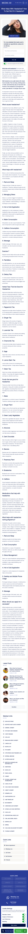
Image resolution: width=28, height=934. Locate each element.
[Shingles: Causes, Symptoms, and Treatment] (5, 693)
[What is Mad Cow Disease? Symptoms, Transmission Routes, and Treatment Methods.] (5, 670)
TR (15, 2)
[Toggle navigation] (26, 2)
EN (17, 2)
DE (19, 2)
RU (20, 2)
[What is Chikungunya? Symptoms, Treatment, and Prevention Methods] (5, 686)
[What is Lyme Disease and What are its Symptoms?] (5, 700)
